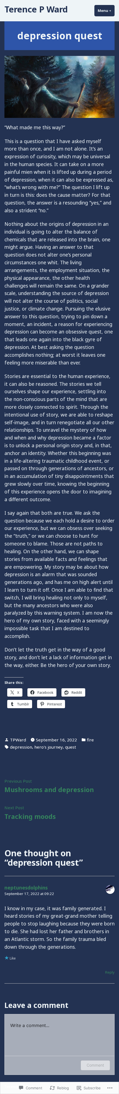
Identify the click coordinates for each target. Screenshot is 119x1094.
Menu (106, 10)
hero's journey (48, 747)
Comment (95, 1065)
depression (21, 747)
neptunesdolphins (26, 887)
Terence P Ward (36, 9)
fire (90, 740)
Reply (110, 972)
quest (70, 747)
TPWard (18, 740)
